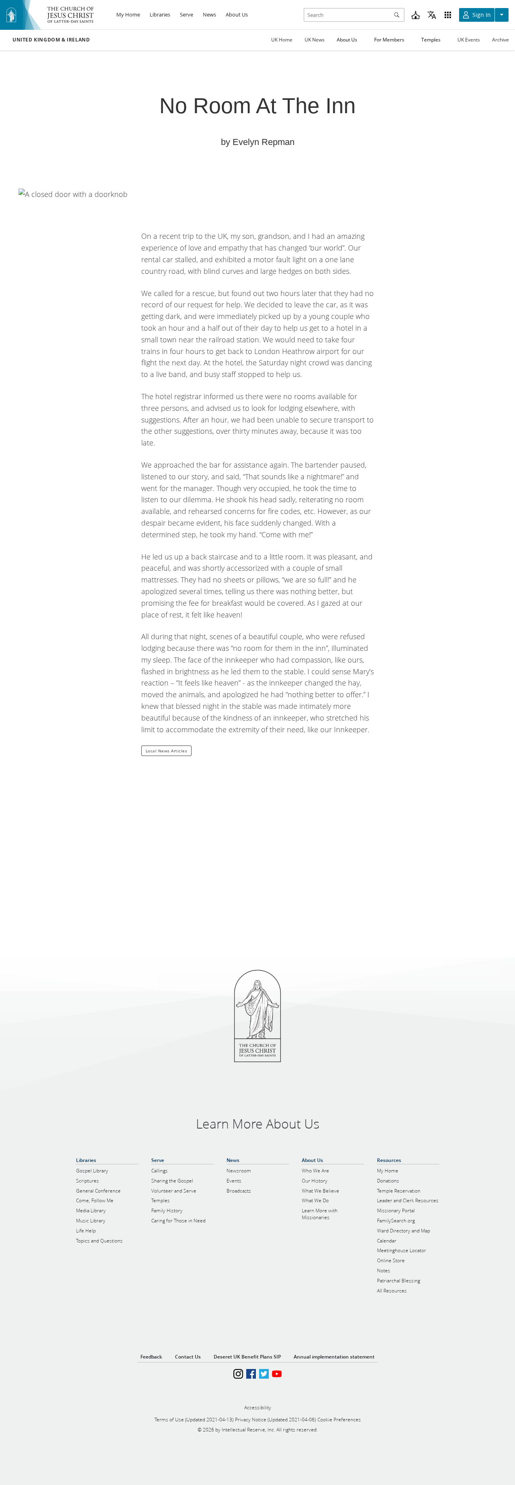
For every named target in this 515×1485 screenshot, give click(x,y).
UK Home (282, 39)
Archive (500, 39)
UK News (315, 39)
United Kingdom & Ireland (51, 40)
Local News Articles (166, 751)
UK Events (468, 39)
